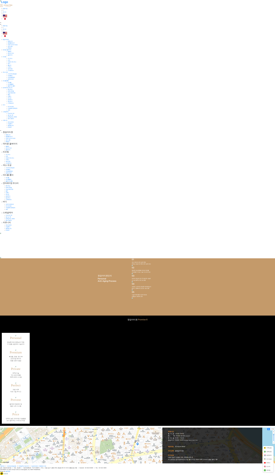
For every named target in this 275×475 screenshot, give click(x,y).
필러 (9, 94)
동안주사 (10, 101)
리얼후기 (10, 123)
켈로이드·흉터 (11, 86)
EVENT (10, 127)
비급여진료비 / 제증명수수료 (38, 466)
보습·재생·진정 (11, 93)
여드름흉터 (11, 84)
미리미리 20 (11, 113)
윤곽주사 (10, 99)
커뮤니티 (5, 120)
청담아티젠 (6, 39)
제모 (9, 110)
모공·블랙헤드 (11, 77)
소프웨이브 (11, 70)
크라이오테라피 (10, 204)
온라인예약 (11, 122)
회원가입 (5, 8)
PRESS (9, 48)
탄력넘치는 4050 (12, 117)
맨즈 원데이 (11, 118)
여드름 (9, 82)
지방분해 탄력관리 (12, 108)
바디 (4, 105)
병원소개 (10, 41)
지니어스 (10, 58)
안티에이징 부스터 (7, 87)
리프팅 (4, 56)
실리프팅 (10, 68)
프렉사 (9, 67)
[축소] (273, 443)
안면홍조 (10, 75)
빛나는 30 (10, 115)
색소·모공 (5, 72)
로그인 (4, 12)
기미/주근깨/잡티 (12, 74)
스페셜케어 (6, 111)
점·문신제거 (11, 79)
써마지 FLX (11, 53)
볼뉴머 (9, 65)
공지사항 (10, 46)
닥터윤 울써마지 (7, 50)
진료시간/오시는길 (12, 44)
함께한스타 (11, 125)
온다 (9, 63)
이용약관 (2, 466)
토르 (9, 60)
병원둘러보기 (11, 43)
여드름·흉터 (6, 80)
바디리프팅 (11, 106)
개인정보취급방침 (11, 466)
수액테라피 (11, 103)
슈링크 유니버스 (12, 62)
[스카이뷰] (272, 429)
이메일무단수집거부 (23, 466)
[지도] (268, 429)
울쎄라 (9, 51)
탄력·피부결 (11, 91)
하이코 (9, 98)
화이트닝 (10, 89)
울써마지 (10, 55)
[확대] (273, 432)
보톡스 (9, 96)
